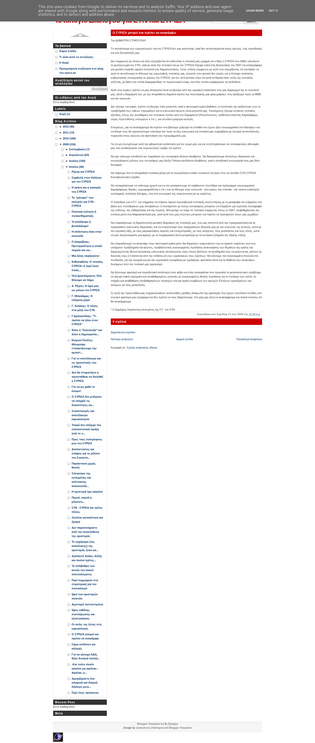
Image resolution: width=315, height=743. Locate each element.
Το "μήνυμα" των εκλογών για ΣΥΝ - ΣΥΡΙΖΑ (83, 201)
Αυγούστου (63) (79, 154)
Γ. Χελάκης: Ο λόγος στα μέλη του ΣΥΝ (85, 308)
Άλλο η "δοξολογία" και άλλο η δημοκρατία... (87, 332)
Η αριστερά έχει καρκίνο (87, 491)
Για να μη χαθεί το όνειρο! (83, 388)
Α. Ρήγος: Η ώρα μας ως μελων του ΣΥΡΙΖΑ (86, 288)
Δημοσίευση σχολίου (123, 332)
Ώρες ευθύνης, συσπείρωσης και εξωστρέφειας (83, 614)
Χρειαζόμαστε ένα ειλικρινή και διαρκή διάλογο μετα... (84, 682)
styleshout (143, 727)
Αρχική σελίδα (184, 339)
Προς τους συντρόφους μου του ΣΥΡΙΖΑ (87, 441)
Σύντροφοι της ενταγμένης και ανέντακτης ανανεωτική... (81, 479)
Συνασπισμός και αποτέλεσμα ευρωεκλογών (83, 415)
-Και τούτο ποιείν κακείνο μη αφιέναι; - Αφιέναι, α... (85, 668)
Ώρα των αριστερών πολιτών (85, 596)
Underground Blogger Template (171, 727)
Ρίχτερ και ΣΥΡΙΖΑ (83, 171)
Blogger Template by (157, 723)
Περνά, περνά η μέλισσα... (82, 499)
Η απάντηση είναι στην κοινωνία (87, 233)
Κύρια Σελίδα (67, 51)
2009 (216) (69, 144)
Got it (273, 10)
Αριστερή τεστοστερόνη (87, 604)
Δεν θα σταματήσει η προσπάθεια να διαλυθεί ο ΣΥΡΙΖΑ (87, 376)
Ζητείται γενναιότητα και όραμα (87, 519)
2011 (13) (68, 132)
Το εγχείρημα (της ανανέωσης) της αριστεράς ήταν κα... (85, 546)
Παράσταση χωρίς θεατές (84, 465)
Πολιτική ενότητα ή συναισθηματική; (84, 213)
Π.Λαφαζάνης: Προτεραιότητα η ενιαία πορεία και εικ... (87, 246)
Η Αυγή (64, 62)
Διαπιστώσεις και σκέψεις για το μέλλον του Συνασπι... (86, 453)
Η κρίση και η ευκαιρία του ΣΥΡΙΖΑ (86, 189)
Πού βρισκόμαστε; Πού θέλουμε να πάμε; (87, 277)
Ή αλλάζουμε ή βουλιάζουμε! (81, 223)
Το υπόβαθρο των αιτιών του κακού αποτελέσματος (83, 570)
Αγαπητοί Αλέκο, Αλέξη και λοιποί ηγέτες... (87, 558)
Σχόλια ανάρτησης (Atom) (142, 347)
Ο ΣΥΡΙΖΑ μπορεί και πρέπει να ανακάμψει (144, 32)
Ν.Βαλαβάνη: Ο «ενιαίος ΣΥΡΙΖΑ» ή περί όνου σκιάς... (87, 266)
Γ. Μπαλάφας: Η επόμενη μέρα (82, 298)
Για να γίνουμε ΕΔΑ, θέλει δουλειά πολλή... (86, 656)
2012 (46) (68, 126)
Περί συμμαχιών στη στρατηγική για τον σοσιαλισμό (85, 584)
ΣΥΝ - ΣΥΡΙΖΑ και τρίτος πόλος (87, 509)
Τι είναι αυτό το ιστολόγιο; (76, 57)
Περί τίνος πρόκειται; (85, 692)
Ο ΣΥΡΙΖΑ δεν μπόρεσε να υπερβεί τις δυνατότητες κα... (87, 401)
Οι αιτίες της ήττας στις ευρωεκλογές (87, 626)
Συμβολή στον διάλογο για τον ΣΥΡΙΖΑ (87, 179)
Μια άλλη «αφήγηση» (85, 255)
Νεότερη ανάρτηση (122, 339)
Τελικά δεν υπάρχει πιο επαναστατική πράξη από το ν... (86, 429)
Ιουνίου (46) (76, 166)
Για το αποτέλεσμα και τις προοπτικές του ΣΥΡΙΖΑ (86, 362)
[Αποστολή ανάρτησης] (261, 314)
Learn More (255, 10)
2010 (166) (69, 138)
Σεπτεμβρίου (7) (79, 149)
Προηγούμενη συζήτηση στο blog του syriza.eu (81, 70)
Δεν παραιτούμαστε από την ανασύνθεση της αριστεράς (85, 532)
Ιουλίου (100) (77, 160)
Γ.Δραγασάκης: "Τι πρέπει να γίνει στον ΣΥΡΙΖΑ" (85, 320)
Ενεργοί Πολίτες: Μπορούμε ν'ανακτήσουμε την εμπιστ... (84, 346)
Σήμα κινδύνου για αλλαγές (83, 646)
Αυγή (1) (64, 113)
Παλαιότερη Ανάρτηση (249, 339)
